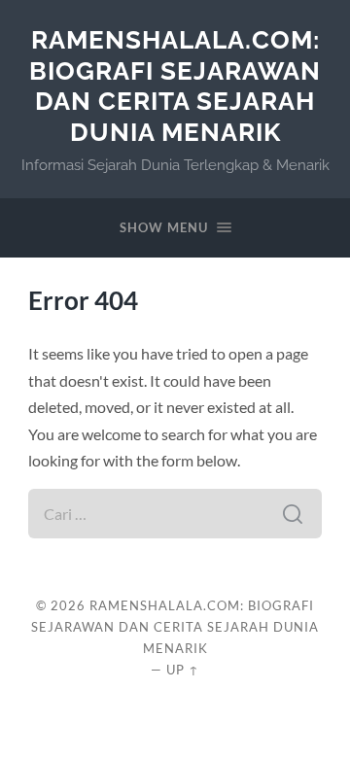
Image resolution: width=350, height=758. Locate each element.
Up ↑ (182, 669)
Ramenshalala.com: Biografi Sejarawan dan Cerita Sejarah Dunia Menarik (175, 85)
